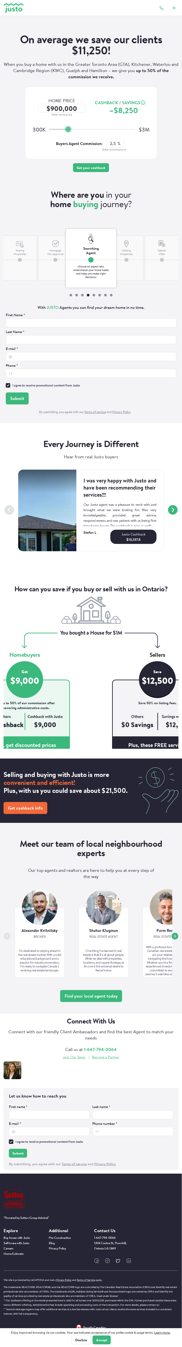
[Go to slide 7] (105, 295)
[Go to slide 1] (70, 295)
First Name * (15, 315)
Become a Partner (105, 1057)
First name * (18, 1106)
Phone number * (104, 1123)
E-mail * (12, 348)
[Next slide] (173, 510)
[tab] (20, 265)
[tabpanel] (91, 360)
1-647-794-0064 (100, 1049)
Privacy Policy (63, 1280)
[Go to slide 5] (94, 295)
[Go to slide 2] (76, 295)
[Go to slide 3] (82, 295)
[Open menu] (174, 8)
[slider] (68, 129)
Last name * (101, 1106)
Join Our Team (74, 1057)
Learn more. (162, 1332)
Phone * (12, 365)
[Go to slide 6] (99, 295)
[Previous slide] (9, 510)
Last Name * (15, 331)
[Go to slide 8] (111, 295)
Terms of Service (86, 1280)
